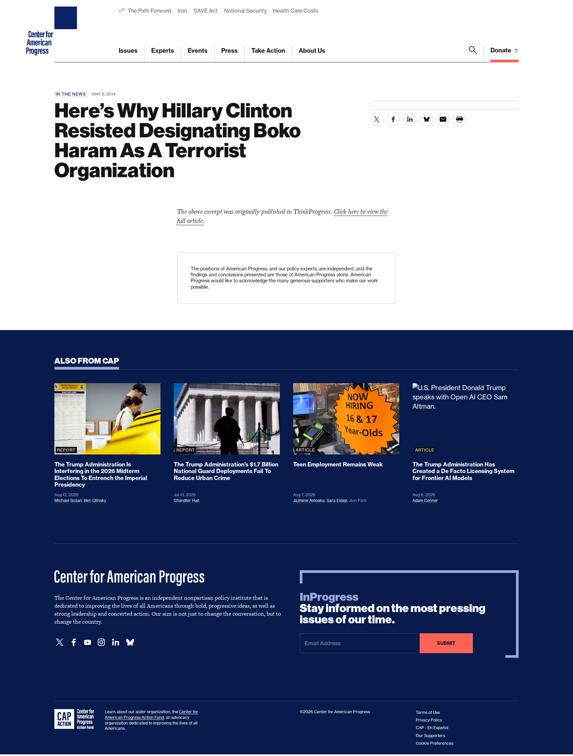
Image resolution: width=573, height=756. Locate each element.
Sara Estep (337, 500)
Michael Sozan (68, 500)
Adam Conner (425, 500)
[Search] (473, 54)
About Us (312, 50)
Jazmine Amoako (309, 500)
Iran (182, 10)
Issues (128, 50)
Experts (162, 50)
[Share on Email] (443, 119)
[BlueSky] (130, 642)
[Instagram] (101, 642)
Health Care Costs (295, 10)
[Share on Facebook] (393, 119)
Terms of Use (428, 712)
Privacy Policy (429, 720)
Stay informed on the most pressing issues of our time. (392, 608)
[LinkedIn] (115, 642)
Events (198, 50)
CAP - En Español (432, 727)
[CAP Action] (76, 719)
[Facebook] (73, 642)
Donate (501, 50)
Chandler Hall (186, 500)
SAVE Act (206, 10)
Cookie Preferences (434, 743)
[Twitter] (59, 642)
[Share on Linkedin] (409, 119)
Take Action (268, 50)
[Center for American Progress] (66, 31)
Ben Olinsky (95, 500)
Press (229, 50)
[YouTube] (87, 642)
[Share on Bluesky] (426, 119)
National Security (245, 10)
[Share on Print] (459, 119)
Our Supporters (430, 735)
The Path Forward (149, 10)
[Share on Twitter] (376, 119)
